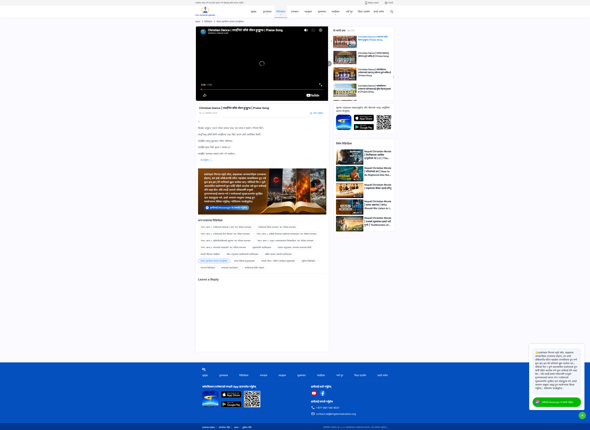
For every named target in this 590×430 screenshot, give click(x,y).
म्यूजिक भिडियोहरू (308, 261)
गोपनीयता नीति (224, 427)
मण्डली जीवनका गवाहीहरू (210, 254)
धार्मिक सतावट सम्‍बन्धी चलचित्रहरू (278, 254)
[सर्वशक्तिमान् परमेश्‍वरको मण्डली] (205, 12)
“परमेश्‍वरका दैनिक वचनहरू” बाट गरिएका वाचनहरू (277, 227)
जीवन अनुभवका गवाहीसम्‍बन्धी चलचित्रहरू (242, 254)
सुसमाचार (322, 11)
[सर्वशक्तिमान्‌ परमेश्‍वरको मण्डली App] (343, 122)
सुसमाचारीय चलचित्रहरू (261, 247)
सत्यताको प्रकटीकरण (229, 267)
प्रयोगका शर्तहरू (208, 427)
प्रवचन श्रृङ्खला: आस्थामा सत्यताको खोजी (294, 247)
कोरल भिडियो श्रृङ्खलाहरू (244, 261)
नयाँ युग (349, 11)
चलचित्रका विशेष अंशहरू (254, 267)
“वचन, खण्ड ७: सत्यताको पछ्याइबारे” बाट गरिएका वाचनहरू (223, 247)
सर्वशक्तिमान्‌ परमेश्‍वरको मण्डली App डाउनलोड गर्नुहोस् (229, 386)
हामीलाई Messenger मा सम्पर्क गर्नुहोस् (557, 402)
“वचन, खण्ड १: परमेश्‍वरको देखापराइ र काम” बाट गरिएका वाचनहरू (226, 227)
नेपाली (390, 2)
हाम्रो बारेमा (379, 11)
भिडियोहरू (280, 11)
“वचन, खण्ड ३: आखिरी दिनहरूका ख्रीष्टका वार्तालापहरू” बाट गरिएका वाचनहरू (286, 234)
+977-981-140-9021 (327, 407)
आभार (236, 427)
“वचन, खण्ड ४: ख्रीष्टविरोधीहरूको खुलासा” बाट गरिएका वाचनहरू (226, 240)
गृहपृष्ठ (253, 11)
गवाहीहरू (336, 11)
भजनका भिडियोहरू (208, 267)
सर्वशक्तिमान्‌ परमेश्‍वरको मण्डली (357, 427)
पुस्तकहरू (267, 11)
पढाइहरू (308, 11)
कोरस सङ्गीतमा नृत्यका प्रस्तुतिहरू (230, 21)
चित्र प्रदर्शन (364, 11)
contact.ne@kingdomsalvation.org (336, 413)
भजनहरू (294, 11)
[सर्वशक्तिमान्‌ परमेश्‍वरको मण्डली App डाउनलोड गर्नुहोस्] (210, 398)
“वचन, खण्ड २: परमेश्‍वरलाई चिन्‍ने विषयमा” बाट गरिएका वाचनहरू (225, 234)
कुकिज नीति (247, 427)
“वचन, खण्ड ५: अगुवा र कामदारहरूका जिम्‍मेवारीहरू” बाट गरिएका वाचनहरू (285, 240)
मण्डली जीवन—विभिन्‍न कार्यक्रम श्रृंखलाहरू (278, 261)
